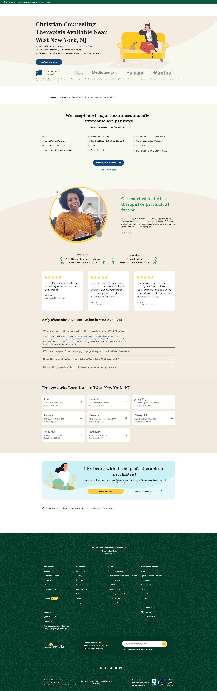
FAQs (46, 585)
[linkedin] (120, 668)
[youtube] (116, 668)
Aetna (143, 571)
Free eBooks (81, 571)
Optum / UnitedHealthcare (151, 576)
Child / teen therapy (116, 585)
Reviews (47, 603)
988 (49, 629)
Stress (78, 598)
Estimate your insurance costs (108, 163)
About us (47, 571)
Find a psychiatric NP (116, 603)
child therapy (72, 339)
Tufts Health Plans (147, 607)
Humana (144, 598)
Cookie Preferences (138, 685)
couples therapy (108, 336)
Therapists (52, 97)
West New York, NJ (77, 97)
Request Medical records (140, 683)
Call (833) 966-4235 (49, 62)
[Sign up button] (164, 643)
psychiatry (99, 339)
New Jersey (63, 97)
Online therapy (114, 580)
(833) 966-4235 (44, 2)
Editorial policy (50, 589)
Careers (47, 598)
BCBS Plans (145, 580)
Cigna (143, 589)
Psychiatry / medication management (122, 576)
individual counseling (92, 336)
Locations (48, 580)
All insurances (146, 612)
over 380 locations (63, 341)
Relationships (81, 589)
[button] (122, 233)
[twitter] (111, 668)
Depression (80, 580)
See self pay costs (108, 169)
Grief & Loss (80, 585)
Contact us (48, 621)
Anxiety (79, 576)
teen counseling (84, 339)
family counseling (59, 339)
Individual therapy (115, 571)
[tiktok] (96, 668)
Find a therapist (114, 598)
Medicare (144, 603)
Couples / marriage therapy (119, 594)
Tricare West (145, 594)
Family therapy (114, 589)
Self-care (79, 594)
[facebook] (106, 668)
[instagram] (101, 668)
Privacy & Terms (137, 680)
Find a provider (105, 491)
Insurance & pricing (51, 576)
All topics (80, 603)
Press (46, 594)
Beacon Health (146, 585)
